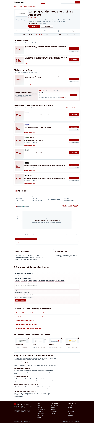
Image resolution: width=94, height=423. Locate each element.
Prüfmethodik (40, 411)
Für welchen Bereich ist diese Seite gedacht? (25, 320)
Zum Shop (34, 26)
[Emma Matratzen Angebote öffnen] (26, 124)
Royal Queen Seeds (33, 150)
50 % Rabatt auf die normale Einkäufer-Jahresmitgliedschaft (38, 115)
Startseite (15, 6)
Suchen (77, 2)
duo (68, 409)
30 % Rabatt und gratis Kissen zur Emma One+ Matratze (37, 127)
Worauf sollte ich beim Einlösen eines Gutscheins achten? (28, 328)
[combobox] (68, 2)
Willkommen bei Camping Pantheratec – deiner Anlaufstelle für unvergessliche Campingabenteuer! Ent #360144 (44, 76)
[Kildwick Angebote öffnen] (38, 340)
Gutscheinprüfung (41, 409)
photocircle (70, 413)
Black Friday (53, 407)
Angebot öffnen (74, 78)
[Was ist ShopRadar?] (58, 30)
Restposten (32, 112)
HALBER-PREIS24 (22, 404)
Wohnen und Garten (32, 17)
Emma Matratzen (33, 124)
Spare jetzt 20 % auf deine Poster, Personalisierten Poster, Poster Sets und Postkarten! (44, 165)
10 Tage (64, 205)
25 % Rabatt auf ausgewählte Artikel (33, 153)
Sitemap (39, 417)
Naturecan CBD (71, 411)
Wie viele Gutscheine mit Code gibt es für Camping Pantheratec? (30, 312)
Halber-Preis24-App (41, 413)
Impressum (65, 421)
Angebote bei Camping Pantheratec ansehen (26, 239)
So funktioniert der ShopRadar (23, 242)
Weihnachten (53, 409)
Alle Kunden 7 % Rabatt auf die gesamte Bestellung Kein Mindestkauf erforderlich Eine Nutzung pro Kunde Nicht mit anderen (45, 47)
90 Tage (75, 205)
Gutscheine (37, 2)
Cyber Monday (54, 411)
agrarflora (32, 137)
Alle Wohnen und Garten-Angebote (73, 107)
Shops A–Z (43, 2)
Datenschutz (62, 97)
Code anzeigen (74, 48)
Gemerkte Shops (40, 415)
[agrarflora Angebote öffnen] (26, 137)
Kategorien (49, 2)
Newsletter (39, 407)
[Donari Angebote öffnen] (26, 162)
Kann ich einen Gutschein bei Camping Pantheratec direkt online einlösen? (32, 316)
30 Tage (70, 205)
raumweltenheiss (19, 344)
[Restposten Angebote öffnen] (26, 112)
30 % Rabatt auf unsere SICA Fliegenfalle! (34, 140)
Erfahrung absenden (20, 300)
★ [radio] (16, 276)
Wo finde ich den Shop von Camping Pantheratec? (26, 324)
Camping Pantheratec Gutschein (30, 6)
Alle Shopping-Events (55, 405)
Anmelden (73, 95)
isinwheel (70, 407)
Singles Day (53, 413)
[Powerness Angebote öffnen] (72, 340)
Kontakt (39, 405)
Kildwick (34, 344)
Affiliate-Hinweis (77, 421)
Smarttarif (70, 405)
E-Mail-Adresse (42, 92)
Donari (31, 162)
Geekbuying (70, 415)
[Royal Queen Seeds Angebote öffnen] (26, 150)
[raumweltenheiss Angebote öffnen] (22, 340)
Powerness (67, 344)
